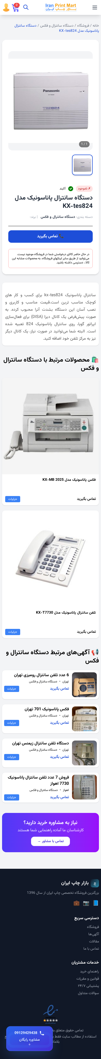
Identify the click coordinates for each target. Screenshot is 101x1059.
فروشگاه (83, 26)
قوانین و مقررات (87, 979)
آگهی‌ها (93, 934)
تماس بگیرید (47, 236)
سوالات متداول (88, 993)
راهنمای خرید (89, 971)
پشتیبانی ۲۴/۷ (88, 986)
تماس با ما (91, 949)
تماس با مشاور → (50, 841)
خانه (96, 26)
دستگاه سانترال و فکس (57, 26)
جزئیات (12, 499)
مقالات (94, 941)
